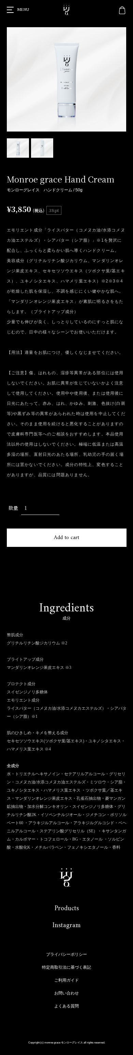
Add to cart (66, 537)
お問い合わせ (66, 993)
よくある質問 (66, 1006)
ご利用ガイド (66, 980)
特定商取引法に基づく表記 (66, 967)
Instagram (66, 926)
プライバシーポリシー (66, 954)
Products (67, 909)
